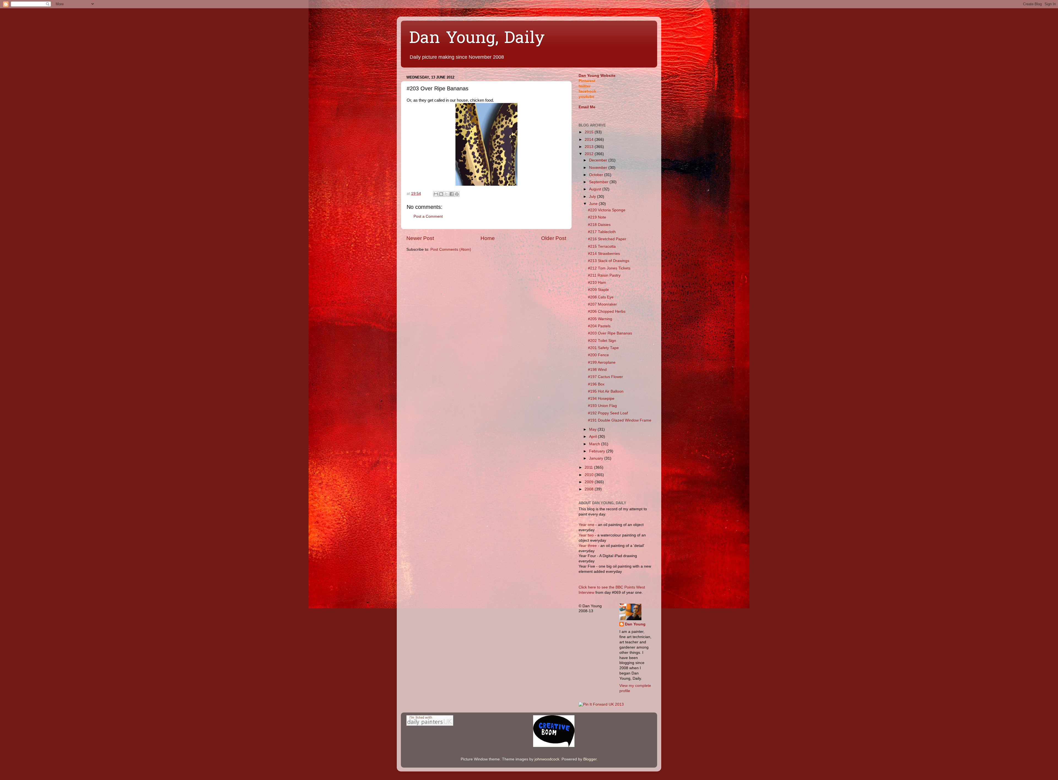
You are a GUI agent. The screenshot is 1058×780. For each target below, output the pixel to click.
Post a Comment (428, 216)
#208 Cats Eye (601, 297)
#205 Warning (600, 319)
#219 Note (597, 217)
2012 (590, 154)
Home (488, 238)
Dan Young (635, 624)
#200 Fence (598, 355)
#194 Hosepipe (601, 398)
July (593, 197)
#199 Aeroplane (602, 362)
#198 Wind (597, 370)
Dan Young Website (597, 76)
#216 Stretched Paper (607, 239)
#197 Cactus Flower (605, 377)
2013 (590, 147)
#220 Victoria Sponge (606, 210)
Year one (587, 525)
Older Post (553, 238)
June (594, 204)
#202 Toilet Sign (602, 341)
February (597, 451)
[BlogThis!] (441, 194)
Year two (586, 535)
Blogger (590, 759)
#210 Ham (597, 282)
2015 (590, 132)
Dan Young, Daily (477, 39)
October (596, 175)
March (595, 444)
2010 (590, 475)
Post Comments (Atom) (450, 249)
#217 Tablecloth (602, 232)
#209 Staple (598, 290)
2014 (590, 139)
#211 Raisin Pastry (604, 275)
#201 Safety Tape (603, 348)
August (595, 189)
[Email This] (436, 194)
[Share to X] (446, 194)
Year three (588, 546)
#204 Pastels (599, 326)
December (598, 160)
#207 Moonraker (602, 304)
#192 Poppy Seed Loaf (608, 413)
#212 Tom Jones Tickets (609, 268)
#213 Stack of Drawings (608, 261)
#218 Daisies (599, 225)
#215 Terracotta (602, 246)
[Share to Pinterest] (457, 194)
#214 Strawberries (604, 254)
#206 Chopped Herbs (606, 311)
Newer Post (420, 238)
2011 (589, 467)
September (599, 182)
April (593, 436)
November (598, 168)
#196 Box (596, 384)
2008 (590, 489)
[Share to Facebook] (451, 194)
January (596, 458)
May (593, 429)
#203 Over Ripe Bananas (610, 333)
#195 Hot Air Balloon (606, 391)
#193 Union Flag (602, 406)
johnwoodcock (547, 759)
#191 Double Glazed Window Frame (619, 420)
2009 (590, 482)
